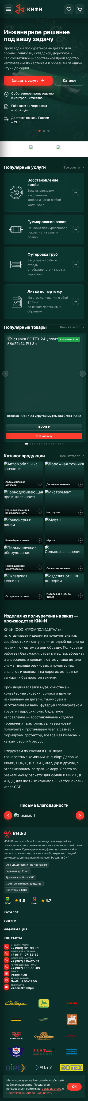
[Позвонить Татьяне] (6, 953)
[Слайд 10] (49, 444)
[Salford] (71, 1035)
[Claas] (71, 1003)
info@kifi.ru (19, 974)
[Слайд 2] (44, 131)
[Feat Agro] (43, 1051)
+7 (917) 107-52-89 (24, 954)
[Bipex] (16, 1067)
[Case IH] (17, 149)
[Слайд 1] (39, 131)
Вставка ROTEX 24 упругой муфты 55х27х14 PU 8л (44, 416)
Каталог (69, 80)
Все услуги (71, 167)
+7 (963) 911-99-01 (25, 948)
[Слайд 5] (37, 444)
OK (74, 1086)
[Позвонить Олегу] (6, 967)
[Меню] (8, 9)
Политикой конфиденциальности (28, 1093)
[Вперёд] (83, 374)
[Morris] (16, 1051)
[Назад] (5, 374)
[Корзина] (79, 9)
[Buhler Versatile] (16, 1035)
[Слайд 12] (53, 444)
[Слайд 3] (48, 131)
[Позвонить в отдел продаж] (6, 947)
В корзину (45, 435)
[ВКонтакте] (6, 987)
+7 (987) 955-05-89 (25, 968)
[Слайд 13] (56, 444)
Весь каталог (70, 327)
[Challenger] (16, 1003)
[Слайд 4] (34, 444)
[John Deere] (67, 149)
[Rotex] (71, 1067)
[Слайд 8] (44, 444)
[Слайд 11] (51, 444)
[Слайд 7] (41, 444)
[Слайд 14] (58, 444)
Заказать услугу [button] (25, 80)
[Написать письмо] (6, 973)
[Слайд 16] (63, 444)
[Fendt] (43, 1019)
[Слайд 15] (60, 444)
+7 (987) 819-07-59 (25, 961)
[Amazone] (45, 149)
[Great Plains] (43, 1035)
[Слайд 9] (46, 444)
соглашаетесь (51, 1088)
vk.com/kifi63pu (22, 988)
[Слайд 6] (39, 444)
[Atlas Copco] (71, 1051)
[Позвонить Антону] (6, 960)
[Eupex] (43, 1067)
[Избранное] (68, 9)
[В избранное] (9, 339)
